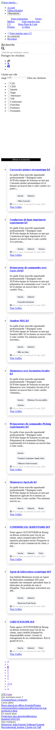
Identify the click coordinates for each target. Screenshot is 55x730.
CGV (17, 719)
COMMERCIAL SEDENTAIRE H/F (30, 527)
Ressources (14, 13)
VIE (12, 98)
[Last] (8, 689)
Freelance (15, 108)
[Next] (7, 686)
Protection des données (14, 716)
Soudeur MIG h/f (19, 320)
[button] (8, 61)
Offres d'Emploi (15, 10)
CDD (13, 86)
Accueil (11, 7)
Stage (13, 92)
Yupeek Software (27, 724)
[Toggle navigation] (16, 3)
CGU (12, 719)
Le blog (13, 711)
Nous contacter (19, 700)
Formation (15, 111)
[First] (8, 662)
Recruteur (12, 39)
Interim (13, 89)
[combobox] (27, 74)
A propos (6, 700)
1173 (9, 684)
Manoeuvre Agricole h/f (23, 482)
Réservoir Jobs (9, 724)
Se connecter (13, 36)
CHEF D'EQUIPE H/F (22, 621)
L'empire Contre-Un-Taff (28, 727)
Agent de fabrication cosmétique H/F (30, 571)
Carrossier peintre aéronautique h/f (30, 169)
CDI (12, 83)
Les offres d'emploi (23, 705)
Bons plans (7, 705)
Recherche (8, 44)
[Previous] (7, 664)
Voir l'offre (16, 207)
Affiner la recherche (21, 160)
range (4, 78)
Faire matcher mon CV (21, 33)
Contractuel (16, 101)
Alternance (15, 95)
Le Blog (26, 27)
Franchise (15, 104)
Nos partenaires (22, 708)
